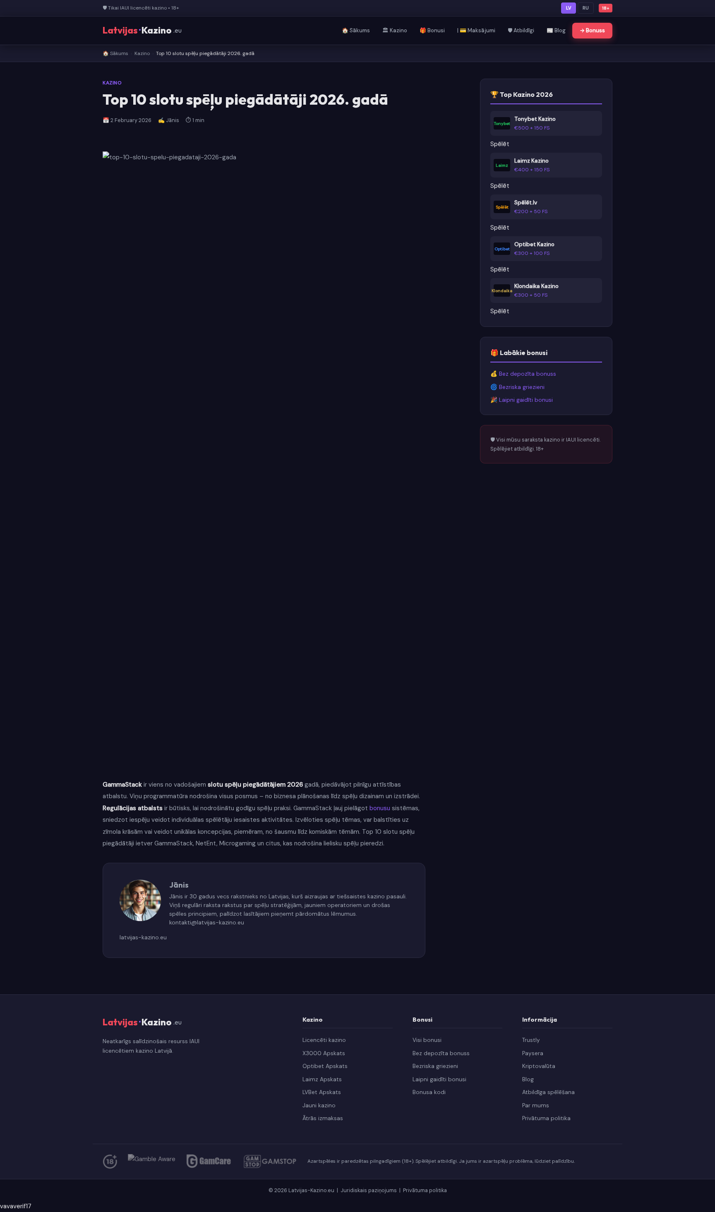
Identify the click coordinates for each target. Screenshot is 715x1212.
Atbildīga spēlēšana (548, 1092)
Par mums (535, 1105)
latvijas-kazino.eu (143, 937)
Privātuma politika (546, 1118)
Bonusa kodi (429, 1092)
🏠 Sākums (356, 30)
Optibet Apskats (325, 1066)
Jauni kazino (319, 1105)
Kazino (142, 53)
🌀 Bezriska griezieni (517, 387)
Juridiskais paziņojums (369, 1190)
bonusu (379, 808)
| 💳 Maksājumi (476, 30)
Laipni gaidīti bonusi (439, 1079)
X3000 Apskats (323, 1053)
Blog (528, 1079)
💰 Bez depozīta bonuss (523, 373)
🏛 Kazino (394, 30)
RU (586, 8)
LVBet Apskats (321, 1092)
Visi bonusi (427, 1040)
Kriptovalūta (538, 1066)
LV (568, 8)
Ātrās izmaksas (322, 1118)
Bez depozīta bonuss (441, 1053)
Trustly (531, 1040)
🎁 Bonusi (432, 30)
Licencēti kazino (324, 1040)
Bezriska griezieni (435, 1066)
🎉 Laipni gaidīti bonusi (521, 399)
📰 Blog (556, 30)
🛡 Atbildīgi (521, 30)
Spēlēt (499, 144)
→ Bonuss (592, 30)
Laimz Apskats (322, 1079)
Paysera (532, 1053)
